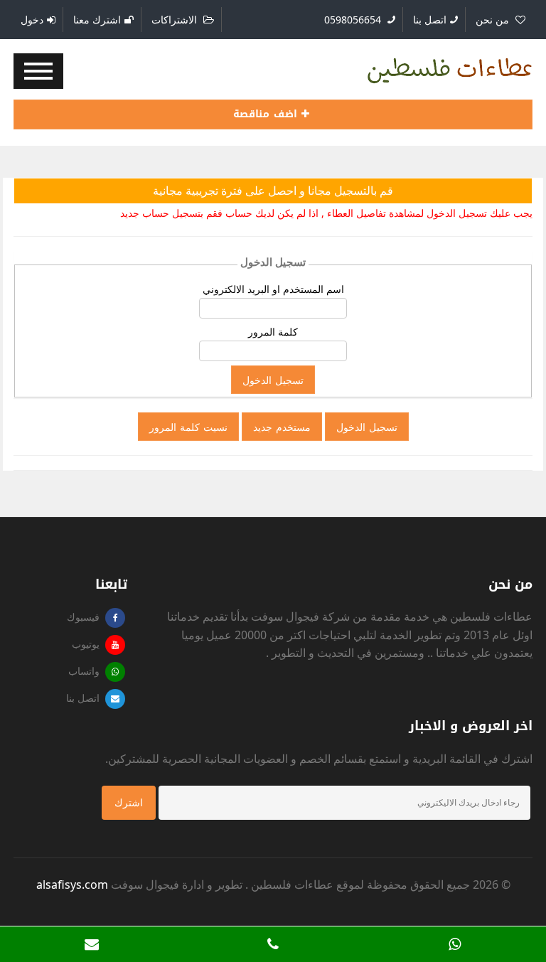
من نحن (494, 19)
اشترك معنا (97, 19)
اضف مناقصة (267, 114)
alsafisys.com (72, 884)
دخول (32, 19)
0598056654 (354, 19)
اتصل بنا (429, 19)
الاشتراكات (175, 19)
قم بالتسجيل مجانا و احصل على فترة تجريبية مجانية (273, 190)
